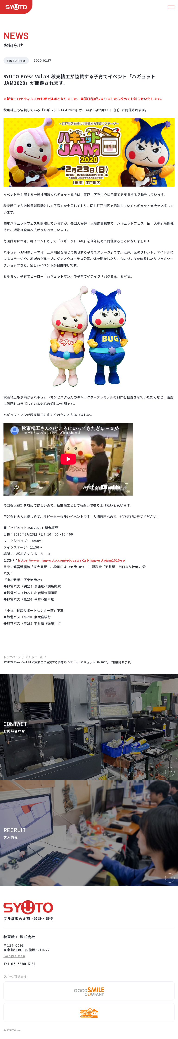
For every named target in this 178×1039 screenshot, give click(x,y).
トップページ (12, 657)
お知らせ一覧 (34, 657)
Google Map (14, 956)
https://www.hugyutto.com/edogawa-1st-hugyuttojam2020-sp (71, 560)
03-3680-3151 (23, 963)
